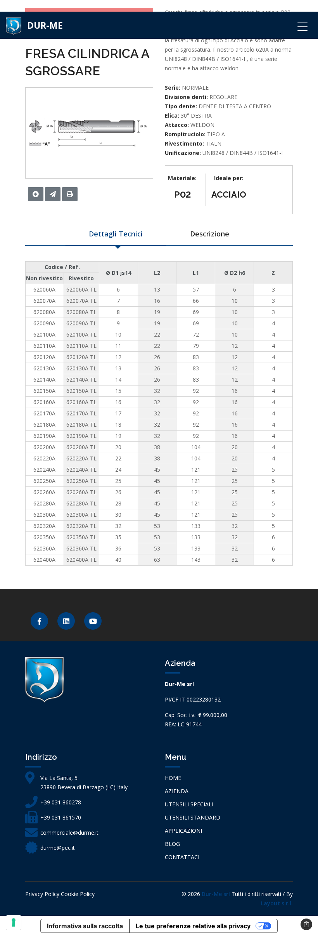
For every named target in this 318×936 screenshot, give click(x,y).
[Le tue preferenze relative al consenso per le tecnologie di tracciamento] (13, 922)
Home (173, 777)
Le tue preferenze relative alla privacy (193, 926)
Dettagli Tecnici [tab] (116, 233)
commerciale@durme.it (69, 832)
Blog (172, 843)
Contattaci (182, 857)
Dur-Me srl (216, 894)
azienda (176, 791)
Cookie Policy (78, 894)
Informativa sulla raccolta (85, 926)
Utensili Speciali (189, 804)
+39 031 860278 (60, 802)
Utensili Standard (192, 817)
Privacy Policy (42, 894)
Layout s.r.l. (277, 903)
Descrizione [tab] (209, 233)
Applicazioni (183, 830)
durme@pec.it (57, 847)
